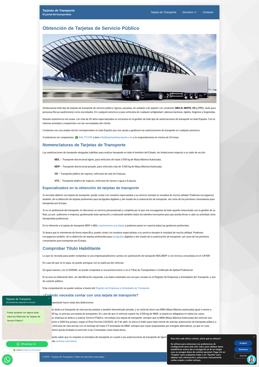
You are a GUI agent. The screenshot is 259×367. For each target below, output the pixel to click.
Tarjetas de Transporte (59, 10)
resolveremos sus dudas (111, 225)
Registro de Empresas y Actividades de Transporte (122, 288)
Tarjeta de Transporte (163, 12)
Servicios (188, 12)
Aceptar (243, 343)
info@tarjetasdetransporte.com (116, 137)
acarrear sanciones (66, 341)
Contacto (208, 12)
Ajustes (243, 355)
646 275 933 (85, 137)
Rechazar (243, 349)
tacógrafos (118, 236)
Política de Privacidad (32, 350)
